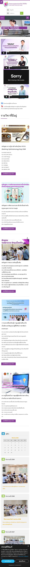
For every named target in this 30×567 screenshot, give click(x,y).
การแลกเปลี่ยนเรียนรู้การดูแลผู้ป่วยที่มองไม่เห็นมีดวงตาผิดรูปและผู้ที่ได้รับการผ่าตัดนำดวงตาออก (14, 326)
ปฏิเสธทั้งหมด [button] (22, 561)
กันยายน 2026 (15, 438)
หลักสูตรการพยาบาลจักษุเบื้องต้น (11, 262)
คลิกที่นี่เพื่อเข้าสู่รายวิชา (8, 174)
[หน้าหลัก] (15, 5)
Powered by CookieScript (15, 565)
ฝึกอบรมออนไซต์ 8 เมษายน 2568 (12, 519)
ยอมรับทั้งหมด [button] (8, 561)
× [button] (28, 546)
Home (2, 18)
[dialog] (15, 555)
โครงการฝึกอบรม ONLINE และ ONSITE (11, 522)
